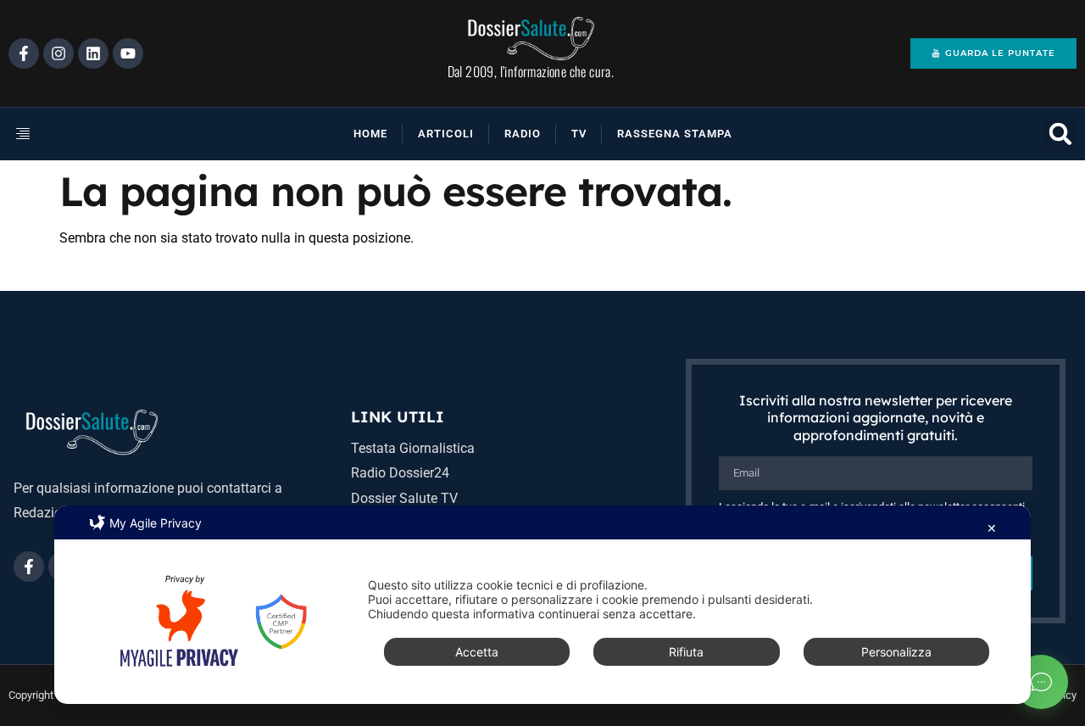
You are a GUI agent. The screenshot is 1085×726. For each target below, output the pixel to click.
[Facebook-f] (23, 53)
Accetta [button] (476, 652)
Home (370, 133)
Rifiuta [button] (686, 652)
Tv (579, 133)
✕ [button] (992, 528)
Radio (522, 133)
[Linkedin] (93, 53)
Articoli (446, 133)
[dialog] (542, 604)
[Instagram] (58, 53)
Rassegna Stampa (674, 133)
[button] (79, 134)
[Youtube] (128, 53)
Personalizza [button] (896, 652)
